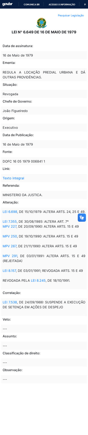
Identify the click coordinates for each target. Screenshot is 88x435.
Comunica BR (31, 4)
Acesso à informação (62, 4)
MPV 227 (9, 226)
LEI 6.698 (10, 212)
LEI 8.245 (38, 280)
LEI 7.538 (10, 302)
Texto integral (13, 178)
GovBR (7, 4)
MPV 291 (10, 256)
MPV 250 (10, 236)
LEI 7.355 (10, 221)
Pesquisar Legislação (71, 15)
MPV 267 (9, 246)
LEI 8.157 (9, 271)
